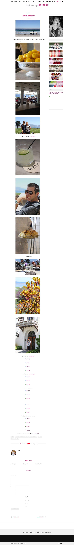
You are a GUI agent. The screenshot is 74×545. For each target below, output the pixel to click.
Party (29, 1)
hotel (30, 436)
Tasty (33, 1)
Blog (12, 1)
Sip (36, 1)
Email (12, 489)
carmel (22, 436)
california (17, 436)
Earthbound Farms (25, 416)
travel (39, 436)
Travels (19, 1)
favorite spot (32, 374)
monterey (35, 436)
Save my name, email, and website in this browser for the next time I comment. (27, 501)
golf (26, 436)
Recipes (39, 1)
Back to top (60, 543)
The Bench (33, 136)
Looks (15, 1)
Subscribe (48, 1)
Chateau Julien (32, 356)
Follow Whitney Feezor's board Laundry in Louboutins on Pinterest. (56, 93)
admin (19, 450)
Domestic (25, 1)
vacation (13, 438)
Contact (54, 1)
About (43, 1)
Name (12, 486)
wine (17, 438)
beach (12, 436)
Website (12, 493)
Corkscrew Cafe (36, 433)
